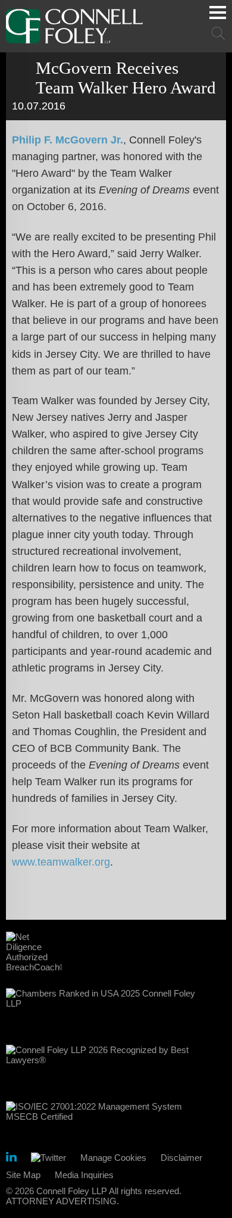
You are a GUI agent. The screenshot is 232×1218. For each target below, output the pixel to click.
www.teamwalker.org (61, 862)
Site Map (23, 1175)
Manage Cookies (113, 1158)
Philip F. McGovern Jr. (67, 140)
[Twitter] (48, 1158)
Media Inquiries (84, 1175)
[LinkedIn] (11, 1159)
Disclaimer (181, 1158)
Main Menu (217, 12)
